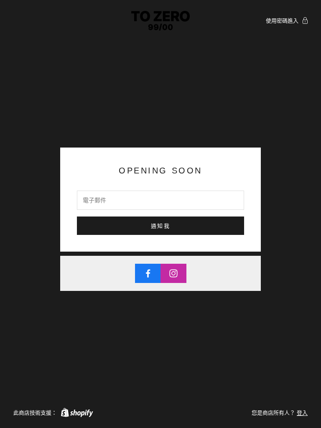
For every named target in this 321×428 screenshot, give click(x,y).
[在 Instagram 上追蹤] (173, 273)
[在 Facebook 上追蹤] (147, 273)
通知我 (160, 226)
